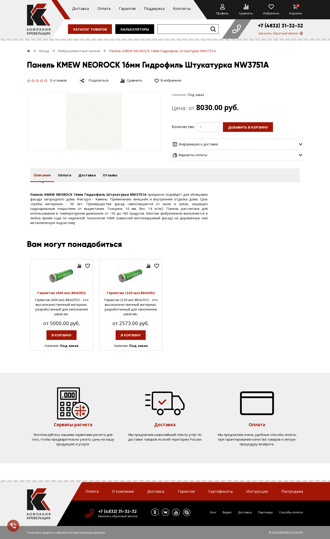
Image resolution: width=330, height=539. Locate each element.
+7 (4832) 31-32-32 (280, 25)
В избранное (171, 80)
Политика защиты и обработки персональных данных (66, 532)
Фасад (44, 51)
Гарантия (127, 8)
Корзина (295, 9)
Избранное (271, 13)
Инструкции (257, 491)
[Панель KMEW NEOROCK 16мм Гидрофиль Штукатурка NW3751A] (94, 121)
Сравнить (246, 13)
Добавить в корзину (248, 127)
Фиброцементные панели (79, 51)
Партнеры (265, 512)
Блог (213, 512)
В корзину (61, 335)
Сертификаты (220, 491)
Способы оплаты (291, 512)
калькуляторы (135, 29)
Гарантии (186, 491)
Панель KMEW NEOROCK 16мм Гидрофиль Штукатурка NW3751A (162, 51)
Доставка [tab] (87, 175)
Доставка (80, 8)
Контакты (181, 8)
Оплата (103, 8)
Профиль (222, 13)
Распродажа (292, 491)
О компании (123, 491)
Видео (227, 512)
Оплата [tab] (64, 175)
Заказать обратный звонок (278, 33)
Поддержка (154, 8)
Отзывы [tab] (110, 175)
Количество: (183, 126)
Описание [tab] (42, 175)
